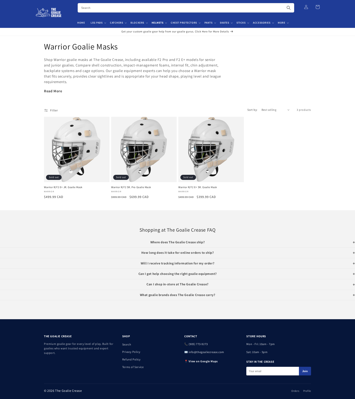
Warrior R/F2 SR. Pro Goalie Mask (131, 187)
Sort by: (252, 110)
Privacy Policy (131, 352)
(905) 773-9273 (198, 344)
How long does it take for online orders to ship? (177, 252)
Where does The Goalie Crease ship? (177, 242)
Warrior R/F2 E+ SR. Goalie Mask (197, 187)
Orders (295, 391)
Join (305, 371)
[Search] (288, 8)
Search (126, 344)
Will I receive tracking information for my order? (177, 263)
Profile (307, 391)
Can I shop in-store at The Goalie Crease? (177, 284)
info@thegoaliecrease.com (206, 352)
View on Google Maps (203, 361)
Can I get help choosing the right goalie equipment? (177, 274)
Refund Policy (131, 359)
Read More (53, 91)
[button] (98, 23)
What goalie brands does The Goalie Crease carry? (177, 295)
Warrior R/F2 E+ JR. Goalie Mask (63, 187)
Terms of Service (133, 367)
